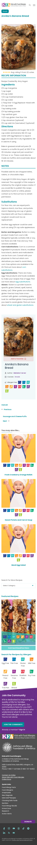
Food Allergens (7, 790)
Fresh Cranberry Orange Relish (18, 474)
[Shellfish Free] (19, 386)
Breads (5, 11)
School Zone (6, 809)
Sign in (22, 729)
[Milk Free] (7, 386)
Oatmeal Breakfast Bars (18, 648)
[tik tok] (23, 828)
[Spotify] (28, 828)
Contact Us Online (8, 775)
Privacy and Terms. (18, 840)
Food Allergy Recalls (9, 806)
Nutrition (5, 803)
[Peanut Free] (11, 386)
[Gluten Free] (28, 382)
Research (5, 811)
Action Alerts (7, 814)
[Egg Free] (19, 382)
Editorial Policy (28, 840)
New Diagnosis (7, 795)
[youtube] (14, 828)
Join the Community (13, 724)
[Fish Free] (24, 382)
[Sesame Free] (15, 386)
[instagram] (9, 828)
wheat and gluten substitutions (20, 305)
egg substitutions (22, 281)
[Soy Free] (24, 386)
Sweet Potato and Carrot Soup (18, 520)
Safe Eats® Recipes (9, 798)
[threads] (18, 828)
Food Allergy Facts (9, 787)
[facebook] (4, 828)
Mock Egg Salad (18, 565)
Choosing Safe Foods (9, 801)
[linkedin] (4, 832)
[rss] (9, 832)
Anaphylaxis (6, 793)
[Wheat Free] (7, 391)
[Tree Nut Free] (28, 386)
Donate (28, 821)
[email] (14, 832)
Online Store (6, 779)
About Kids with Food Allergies (13, 777)
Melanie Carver (20, 373)
